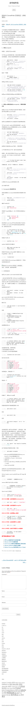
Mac (3, 634)
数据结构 (10, 693)
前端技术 (4, 654)
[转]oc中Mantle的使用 (7, 560)
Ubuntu (23, 690)
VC (3, 691)
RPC (3, 645)
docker (20, 682)
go (22, 682)
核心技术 (17, 693)
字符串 (18, 691)
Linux (3, 632)
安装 (22, 691)
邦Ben (7, 24)
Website (4, 602)
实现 (24, 691)
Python (3, 643)
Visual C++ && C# (6, 648)
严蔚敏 (9, 691)
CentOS (9, 682)
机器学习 (4, 664)
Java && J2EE (17, 684)
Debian (16, 682)
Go (2, 627)
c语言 (13, 682)
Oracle (11, 688)
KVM (18, 686)
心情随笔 (4, 657)
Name (3, 591)
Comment (4, 574)
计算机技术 (4, 672)
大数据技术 (4, 655)
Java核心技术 (14, 686)
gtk (24, 682)
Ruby (3, 646)
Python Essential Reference (8, 690)
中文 (12, 691)
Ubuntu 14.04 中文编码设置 (11, 541)
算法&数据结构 (5, 668)
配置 (22, 695)
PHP (3, 641)
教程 (5, 693)
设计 (3, 673)
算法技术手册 (5, 695)
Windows (4, 650)
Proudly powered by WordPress (8, 705)
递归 (20, 695)
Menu (14, 9)
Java (3, 630)
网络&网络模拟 (5, 670)
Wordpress (4, 652)
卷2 (16, 691)
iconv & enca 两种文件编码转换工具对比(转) (15, 543)
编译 (9, 695)
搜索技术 (4, 659)
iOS (13, 550)
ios (11, 684)
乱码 (14, 691)
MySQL (4, 688)
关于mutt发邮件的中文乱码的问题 (12, 540)
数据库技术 (4, 661)
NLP (3, 636)
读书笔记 (15, 695)
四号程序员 (14, 3)
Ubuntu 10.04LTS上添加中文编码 (12, 545)
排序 (3, 693)
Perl (3, 639)
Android (3, 623)
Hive (8, 684)
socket (19, 690)
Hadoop (4, 684)
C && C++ (4, 625)
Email (3, 596)
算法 (21, 693)
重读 (3, 696)
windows (5, 691)
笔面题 (3, 666)
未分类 (3, 663)
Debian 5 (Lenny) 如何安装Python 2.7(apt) (15, 547)
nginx (8, 688)
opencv (3, 638)
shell (16, 690)
